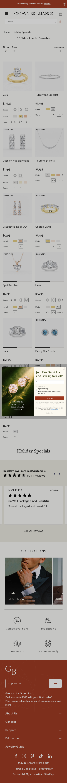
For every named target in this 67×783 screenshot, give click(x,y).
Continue (49, 398)
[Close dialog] (64, 369)
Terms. (57, 409)
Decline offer (49, 412)
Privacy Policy (53, 409)
